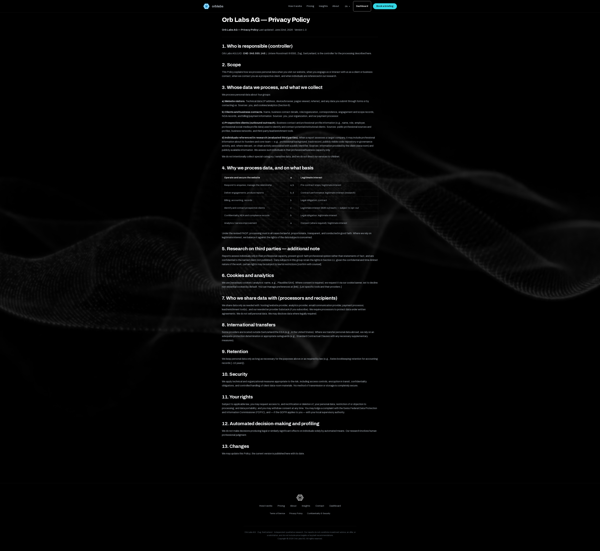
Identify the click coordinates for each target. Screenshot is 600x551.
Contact (319, 506)
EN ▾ (347, 6)
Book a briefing (384, 6)
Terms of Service (277, 513)
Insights (323, 6)
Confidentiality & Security (318, 513)
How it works (295, 6)
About (335, 6)
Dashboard (362, 6)
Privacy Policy (296, 513)
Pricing (310, 6)
